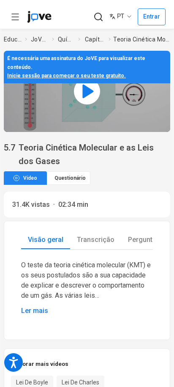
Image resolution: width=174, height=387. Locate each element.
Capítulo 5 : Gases (95, 39)
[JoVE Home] (39, 17)
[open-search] (98, 17)
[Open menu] (15, 17)
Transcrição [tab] (95, 240)
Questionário (70, 178)
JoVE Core (40, 39)
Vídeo (30, 178)
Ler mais (34, 311)
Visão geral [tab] (45, 240)
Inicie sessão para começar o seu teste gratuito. (66, 76)
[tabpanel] (87, 288)
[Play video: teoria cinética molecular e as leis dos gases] (87, 91)
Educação (13, 39)
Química (66, 39)
